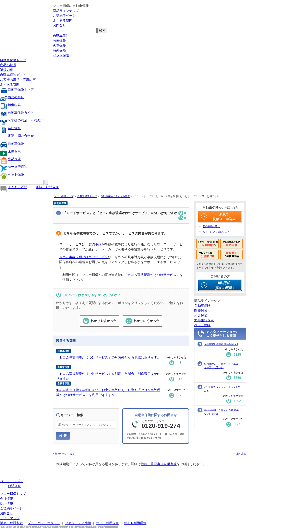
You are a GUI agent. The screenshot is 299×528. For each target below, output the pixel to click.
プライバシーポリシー (44, 523)
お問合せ (59, 25)
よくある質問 (62, 20)
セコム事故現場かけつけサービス (83, 257)
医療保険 (59, 40)
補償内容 (6, 70)
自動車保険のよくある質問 (115, 196)
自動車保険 (61, 35)
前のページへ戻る (64, 453)
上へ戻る (241, 453)
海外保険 (59, 50)
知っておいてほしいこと (216, 231)
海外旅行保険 (17, 166)
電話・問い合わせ (21, 136)
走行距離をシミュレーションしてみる (222, 389)
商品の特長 (8, 65)
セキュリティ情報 (78, 523)
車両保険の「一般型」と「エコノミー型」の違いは (222, 365)
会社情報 (14, 128)
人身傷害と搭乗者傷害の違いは (221, 344)
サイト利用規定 (107, 523)
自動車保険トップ (13, 60)
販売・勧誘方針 (11, 523)
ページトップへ (11, 481)
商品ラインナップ (66, 10)
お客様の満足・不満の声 (18, 79)
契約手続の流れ (211, 226)
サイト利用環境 (135, 523)
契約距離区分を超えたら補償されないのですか (222, 412)
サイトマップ (10, 518)
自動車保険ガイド (13, 75)
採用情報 (6, 503)
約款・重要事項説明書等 (159, 464)
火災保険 (59, 45)
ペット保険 (61, 55)
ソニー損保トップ (63, 196)
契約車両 (94, 244)
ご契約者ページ (64, 15)
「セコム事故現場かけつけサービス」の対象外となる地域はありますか (108, 357)
